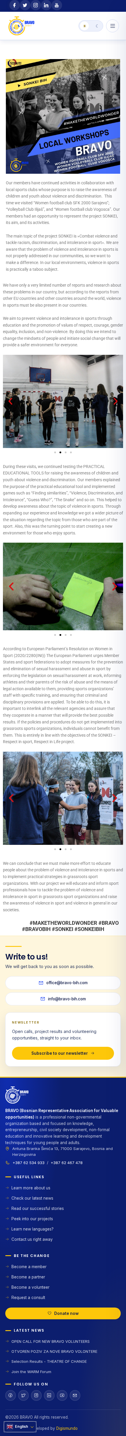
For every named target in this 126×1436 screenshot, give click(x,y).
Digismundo (67, 1428)
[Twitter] (23, 1395)
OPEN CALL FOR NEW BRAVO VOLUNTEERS (50, 1341)
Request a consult (28, 1297)
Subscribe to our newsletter (59, 1053)
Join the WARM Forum (31, 1371)
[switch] (91, 25)
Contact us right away (32, 1239)
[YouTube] (62, 1395)
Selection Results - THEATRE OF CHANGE (49, 1361)
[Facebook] (10, 1395)
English (21, 1426)
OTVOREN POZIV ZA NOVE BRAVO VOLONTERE (54, 1351)
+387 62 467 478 (67, 1162)
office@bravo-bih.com (67, 982)
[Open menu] (112, 25)
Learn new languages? (32, 1229)
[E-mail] (75, 1395)
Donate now (66, 1313)
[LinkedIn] (49, 1395)
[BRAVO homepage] (63, 1097)
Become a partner (28, 1277)
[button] (10, 401)
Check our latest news (32, 1198)
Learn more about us (30, 1188)
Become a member (29, 1266)
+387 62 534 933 (29, 1162)
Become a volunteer (30, 1287)
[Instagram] (36, 1395)
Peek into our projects (32, 1218)
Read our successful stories (37, 1208)
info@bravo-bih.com (67, 999)
